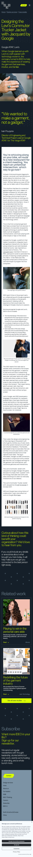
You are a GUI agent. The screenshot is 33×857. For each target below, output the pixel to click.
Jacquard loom (8, 252)
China (5, 815)
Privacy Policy (16, 851)
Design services (12, 12)
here (19, 495)
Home (3, 12)
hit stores (23, 485)
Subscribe (6, 803)
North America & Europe (10, 812)
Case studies (22, 12)
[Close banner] (32, 822)
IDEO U (5, 806)
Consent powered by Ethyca (24, 854)
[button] (29, 5)
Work (5, 785)
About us (6, 788)
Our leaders (6, 791)
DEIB (4, 794)
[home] (7, 5)
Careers (5, 800)
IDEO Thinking (7, 797)
